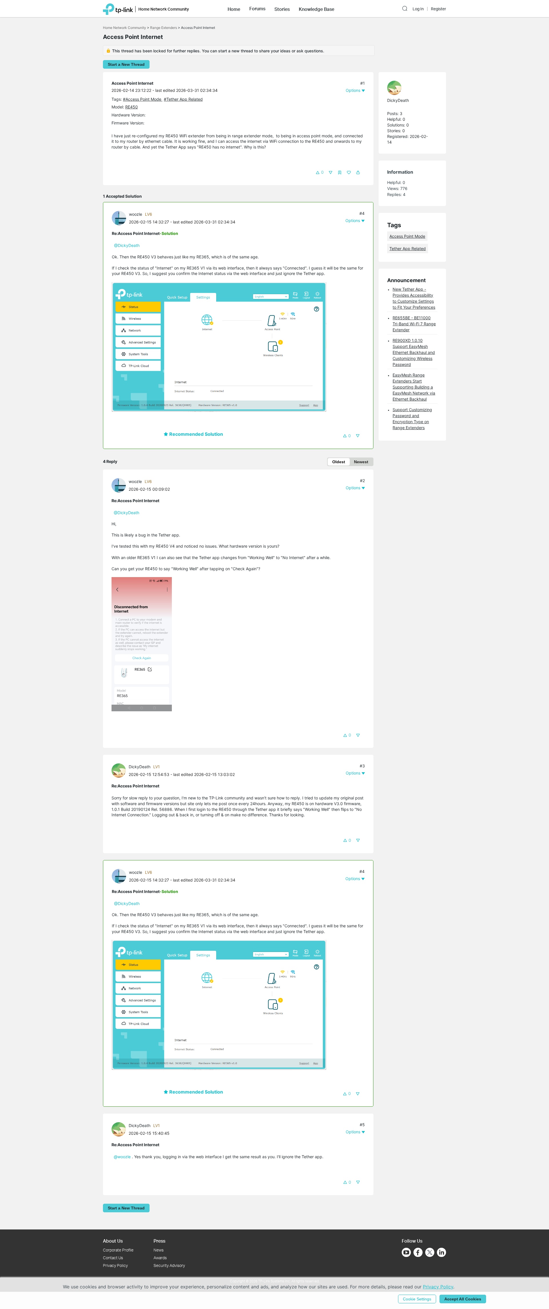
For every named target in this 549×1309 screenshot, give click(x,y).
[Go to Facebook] (418, 1252)
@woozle (122, 1156)
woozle (135, 214)
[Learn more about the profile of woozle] (120, 217)
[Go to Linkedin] (441, 1252)
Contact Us (113, 1257)
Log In (418, 9)
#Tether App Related (183, 99)
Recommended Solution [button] (195, 434)
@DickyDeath (127, 245)
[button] (234, 8)
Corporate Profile (118, 1249)
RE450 (131, 106)
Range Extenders (163, 27)
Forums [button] (257, 8)
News (159, 1249)
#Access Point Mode (142, 99)
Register (438, 9)
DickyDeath (139, 766)
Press (159, 1241)
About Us (113, 1241)
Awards (160, 1257)
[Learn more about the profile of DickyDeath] (120, 770)
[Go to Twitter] (429, 1253)
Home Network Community (124, 27)
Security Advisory (169, 1265)
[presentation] (119, 218)
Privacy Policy (115, 1265)
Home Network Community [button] (163, 9)
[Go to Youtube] (406, 1252)
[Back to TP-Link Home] (118, 8)
